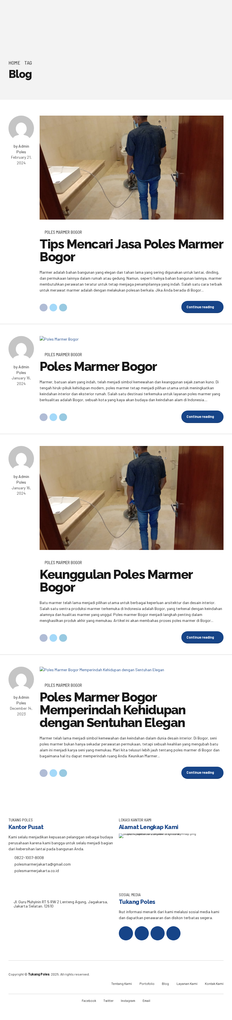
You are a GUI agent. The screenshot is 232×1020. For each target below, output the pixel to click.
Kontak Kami (214, 983)
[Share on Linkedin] (63, 308)
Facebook (89, 1000)
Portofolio (146, 983)
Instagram (128, 1000)
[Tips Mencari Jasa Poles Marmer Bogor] (132, 168)
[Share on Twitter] (53, 308)
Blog (165, 983)
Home (14, 63)
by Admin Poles (21, 149)
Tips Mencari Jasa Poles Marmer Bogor (131, 250)
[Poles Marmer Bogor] (132, 339)
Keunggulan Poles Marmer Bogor (116, 581)
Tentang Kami (121, 983)
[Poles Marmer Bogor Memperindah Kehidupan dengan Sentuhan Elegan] (132, 670)
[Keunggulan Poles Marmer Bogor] (132, 498)
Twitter (108, 1000)
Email (146, 1000)
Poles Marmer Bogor (63, 232)
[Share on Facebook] (44, 308)
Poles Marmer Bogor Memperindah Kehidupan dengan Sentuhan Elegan (113, 710)
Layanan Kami (187, 983)
